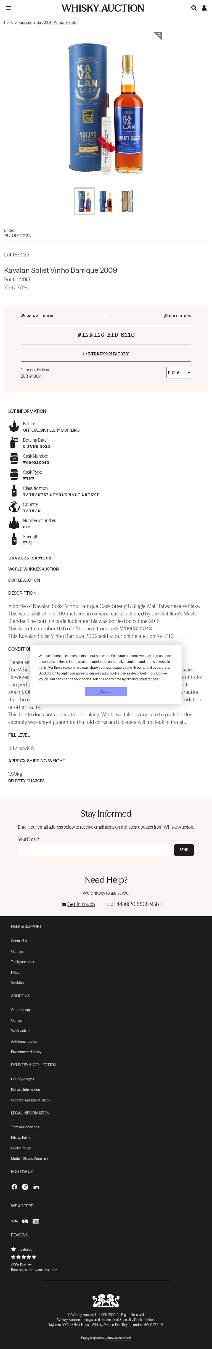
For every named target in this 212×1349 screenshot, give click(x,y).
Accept (106, 692)
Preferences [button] (149, 679)
